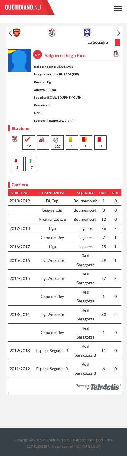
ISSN (99, 440)
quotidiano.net (29, 7)
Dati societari (83, 440)
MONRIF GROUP (87, 446)
